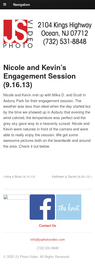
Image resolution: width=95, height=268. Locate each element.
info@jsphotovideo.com (47, 239)
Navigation (21, 4)
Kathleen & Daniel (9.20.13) (71, 176)
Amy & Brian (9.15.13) (19, 176)
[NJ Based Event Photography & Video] (47, 45)
